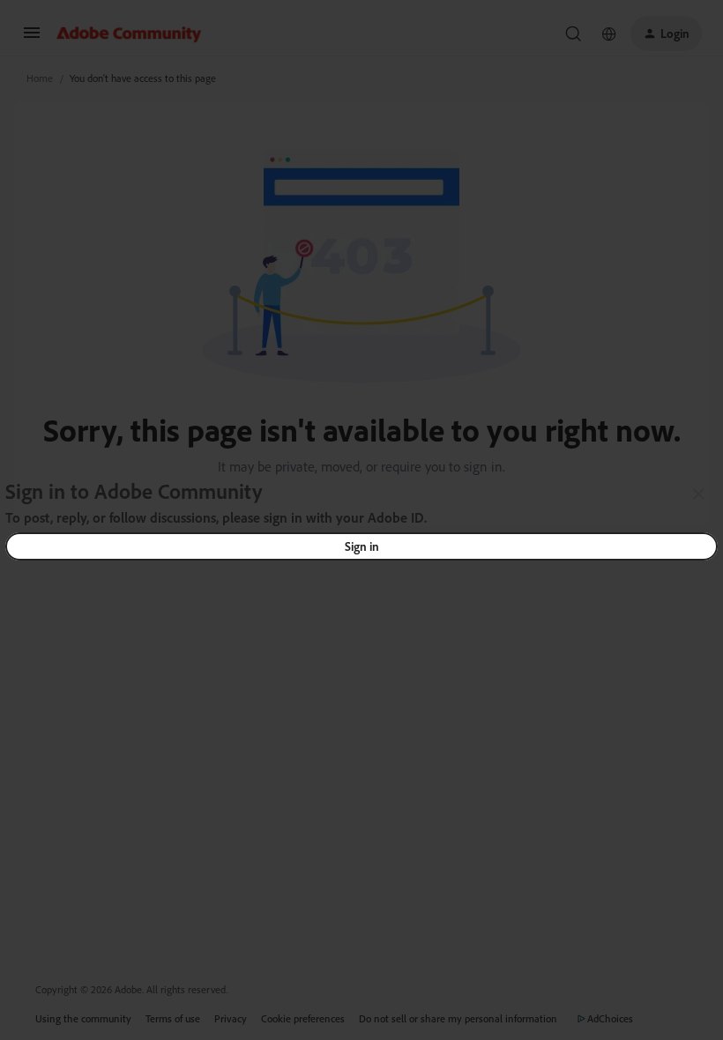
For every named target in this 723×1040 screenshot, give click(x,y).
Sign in (362, 546)
